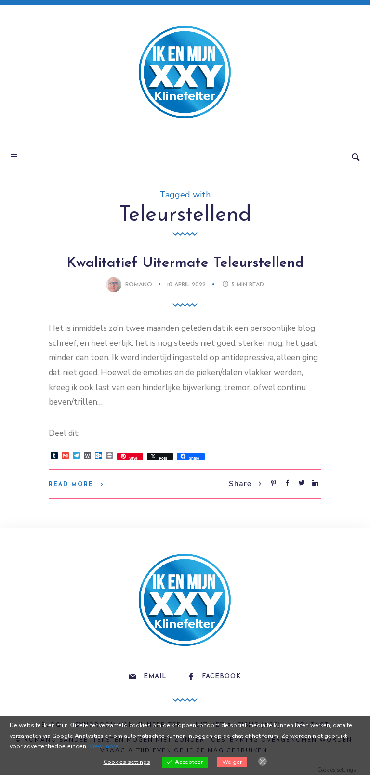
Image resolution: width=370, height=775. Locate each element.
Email (155, 676)
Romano (138, 285)
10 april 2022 (187, 285)
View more (104, 746)
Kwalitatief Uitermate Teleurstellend (185, 263)
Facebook (221, 676)
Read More (71, 484)
